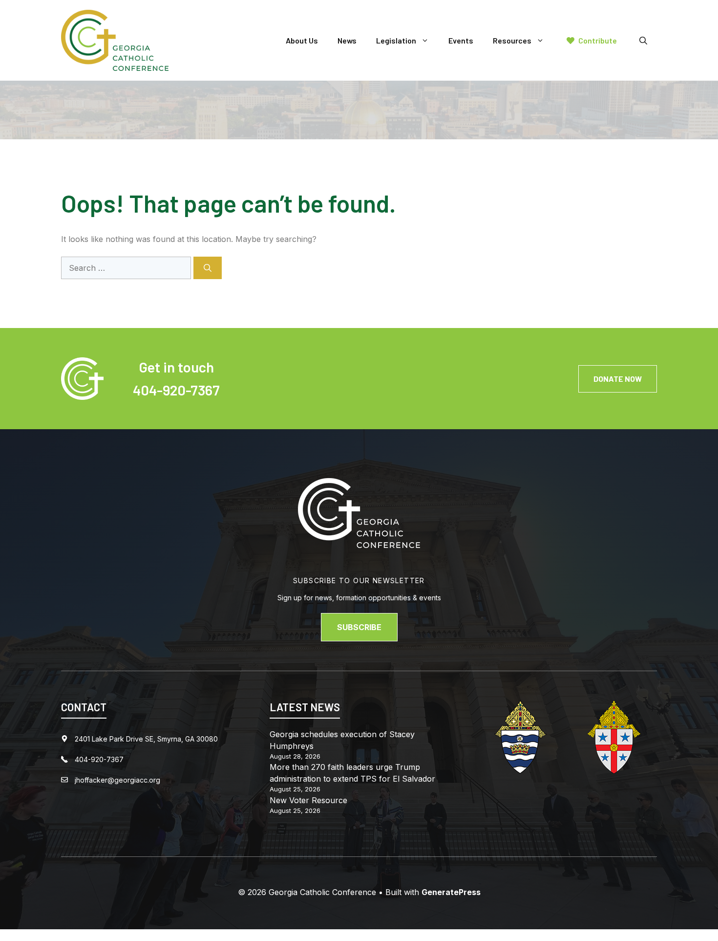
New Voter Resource (308, 800)
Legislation (396, 40)
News (347, 40)
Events (460, 40)
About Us (302, 40)
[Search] (207, 268)
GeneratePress (451, 892)
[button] (643, 40)
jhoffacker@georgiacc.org (117, 780)
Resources (512, 40)
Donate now (617, 378)
